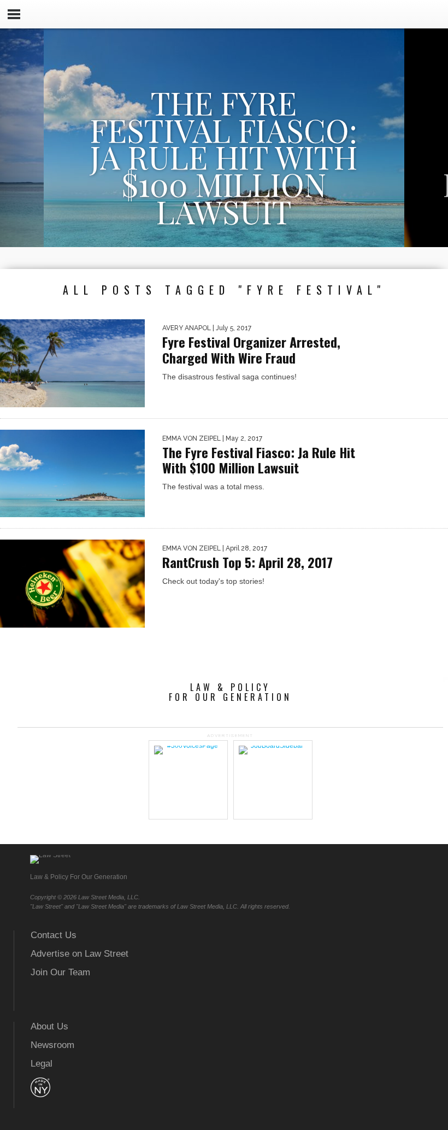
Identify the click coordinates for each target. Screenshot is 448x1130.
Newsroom (52, 1045)
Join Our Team (60, 972)
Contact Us (53, 935)
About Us (49, 1026)
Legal (41, 1063)
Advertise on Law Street (79, 954)
